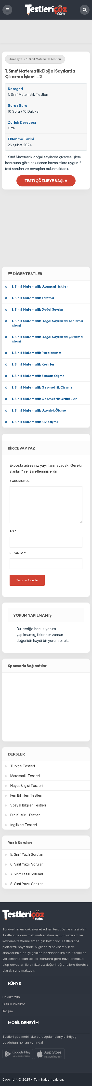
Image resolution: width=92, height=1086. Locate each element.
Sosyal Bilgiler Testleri (28, 805)
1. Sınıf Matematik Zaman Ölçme (38, 376)
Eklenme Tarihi (21, 139)
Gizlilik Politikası (14, 1004)
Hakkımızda (11, 997)
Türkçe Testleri (22, 766)
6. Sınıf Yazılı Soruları (26, 864)
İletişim (7, 1011)
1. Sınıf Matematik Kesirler (33, 364)
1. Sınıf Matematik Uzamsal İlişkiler (40, 286)
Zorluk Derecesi (22, 122)
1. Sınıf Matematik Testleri (28, 94)
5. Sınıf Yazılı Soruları (26, 854)
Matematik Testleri (25, 776)
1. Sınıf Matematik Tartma (33, 298)
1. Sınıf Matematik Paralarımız (36, 353)
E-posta (18, 553)
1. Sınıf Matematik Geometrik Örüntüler (44, 399)
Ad (13, 531)
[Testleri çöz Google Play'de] (17, 1055)
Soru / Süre (17, 105)
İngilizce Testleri (23, 825)
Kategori (15, 89)
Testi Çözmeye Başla (46, 180)
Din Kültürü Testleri (25, 815)
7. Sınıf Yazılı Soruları (26, 874)
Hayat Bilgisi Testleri (26, 785)
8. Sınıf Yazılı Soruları (26, 884)
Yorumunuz (20, 481)
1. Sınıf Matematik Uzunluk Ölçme (39, 410)
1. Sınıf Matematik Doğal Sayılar (38, 309)
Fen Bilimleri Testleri (26, 795)
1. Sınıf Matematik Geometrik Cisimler (43, 387)
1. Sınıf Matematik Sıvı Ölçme (35, 422)
